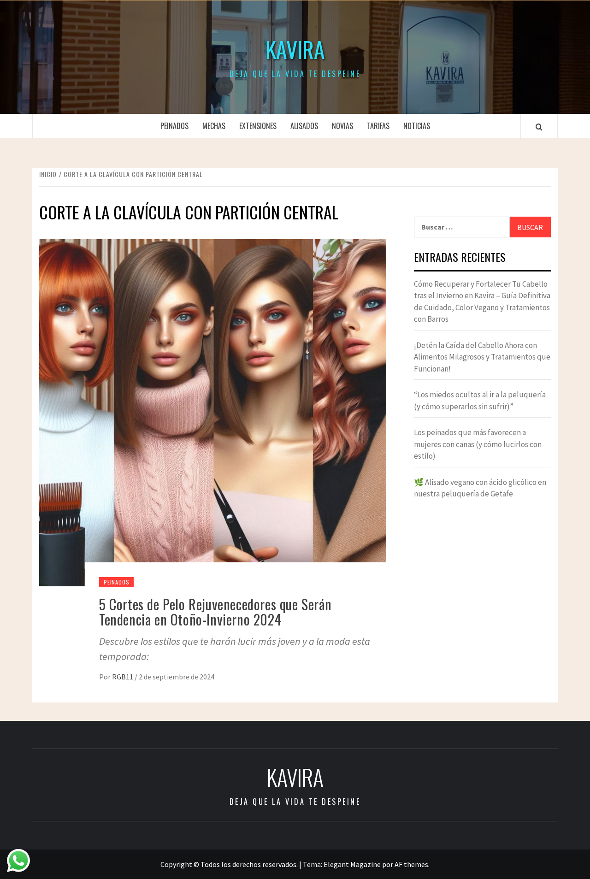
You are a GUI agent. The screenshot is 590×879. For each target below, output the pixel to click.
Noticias (416, 125)
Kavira (295, 49)
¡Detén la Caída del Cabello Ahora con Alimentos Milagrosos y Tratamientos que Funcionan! (482, 357)
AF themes (411, 864)
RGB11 (123, 676)
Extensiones (258, 125)
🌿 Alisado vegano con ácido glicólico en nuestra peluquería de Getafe (480, 488)
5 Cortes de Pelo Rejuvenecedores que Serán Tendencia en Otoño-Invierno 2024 (215, 612)
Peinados (174, 125)
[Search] (539, 126)
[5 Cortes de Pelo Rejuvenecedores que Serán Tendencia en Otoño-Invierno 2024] (212, 411)
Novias (342, 125)
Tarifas (378, 125)
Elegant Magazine (352, 864)
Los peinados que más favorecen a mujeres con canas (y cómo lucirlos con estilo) (478, 444)
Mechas (213, 125)
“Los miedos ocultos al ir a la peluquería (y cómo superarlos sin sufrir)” (480, 400)
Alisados (304, 125)
